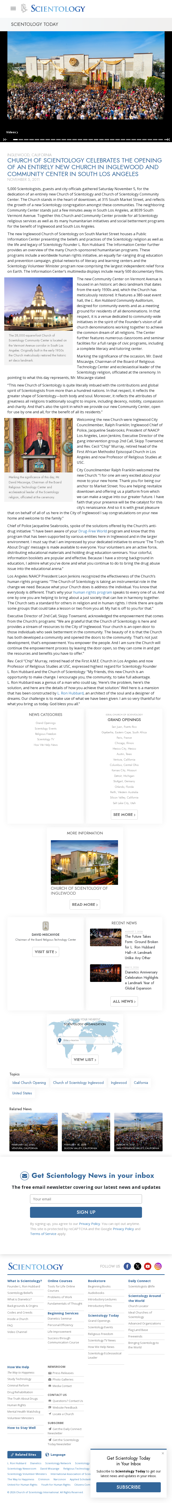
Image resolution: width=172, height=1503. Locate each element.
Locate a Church (63, 1414)
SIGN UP (86, 1212)
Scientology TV (45, 739)
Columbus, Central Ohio (124, 765)
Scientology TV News (102, 1340)
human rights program (92, 592)
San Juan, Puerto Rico (124, 727)
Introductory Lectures (102, 1299)
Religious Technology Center (81, 1468)
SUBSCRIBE (128, 1487)
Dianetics (35, 1463)
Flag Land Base (138, 1330)
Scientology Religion (87, 1463)
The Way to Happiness (20, 1479)
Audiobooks (96, 1293)
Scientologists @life (141, 1286)
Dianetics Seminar (60, 1318)
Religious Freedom (45, 734)
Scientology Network (58, 1463)
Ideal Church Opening (29, 1082)
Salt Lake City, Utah (124, 803)
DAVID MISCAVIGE (46, 934)
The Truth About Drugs (22, 1399)
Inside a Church (17, 1319)
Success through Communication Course (63, 1340)
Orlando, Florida (124, 787)
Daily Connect (139, 1281)
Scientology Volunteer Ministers (27, 1474)
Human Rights (16, 1405)
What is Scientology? (24, 1281)
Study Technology (19, 1379)
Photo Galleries (62, 1379)
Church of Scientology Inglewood (78, 1082)
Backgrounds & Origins (22, 1306)
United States (22, 1093)
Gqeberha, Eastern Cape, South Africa (124, 732)
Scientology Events (45, 728)
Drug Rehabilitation (20, 1392)
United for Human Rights (22, 1484)
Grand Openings (46, 723)
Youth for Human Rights (55, 1484)
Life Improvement (59, 1332)
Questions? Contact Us (67, 1401)
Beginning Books (99, 1286)
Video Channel (17, 1332)
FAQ (10, 1325)
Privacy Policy (89, 1223)
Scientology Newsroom (21, 1468)
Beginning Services (63, 1313)
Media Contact (62, 1386)
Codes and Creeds (19, 1312)
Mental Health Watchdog (23, 1411)
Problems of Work (60, 1297)
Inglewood (119, 1082)
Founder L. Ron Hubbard (23, 1286)
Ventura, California (124, 759)
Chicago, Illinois (124, 743)
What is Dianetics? (19, 1299)
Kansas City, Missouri (124, 770)
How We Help (18, 1367)
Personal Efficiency (60, 1325)
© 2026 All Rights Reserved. (45, 1492)
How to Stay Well (21, 1428)
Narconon (60, 1479)
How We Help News (46, 745)
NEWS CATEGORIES (45, 714)
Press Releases (63, 1373)
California (141, 1082)
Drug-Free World (92, 531)
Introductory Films (100, 1306)
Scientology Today (103, 1315)
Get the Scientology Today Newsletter (63, 1442)
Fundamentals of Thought (65, 1303)
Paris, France (124, 738)
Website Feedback (64, 1407)
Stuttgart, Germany (124, 781)
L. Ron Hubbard (70, 693)
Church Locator (138, 1306)
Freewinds (135, 1336)
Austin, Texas (124, 754)
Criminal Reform (18, 1385)
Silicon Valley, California (124, 797)
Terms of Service (43, 1233)
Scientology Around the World (144, 1298)
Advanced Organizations (144, 1323)
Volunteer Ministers (20, 1418)
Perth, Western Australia (124, 792)
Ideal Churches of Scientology (140, 1314)
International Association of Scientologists (76, 1474)
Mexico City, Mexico (124, 748)
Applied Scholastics (81, 1479)
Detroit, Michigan (124, 776)
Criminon (43, 1479)
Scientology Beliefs (20, 1293)
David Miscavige (49, 1468)
